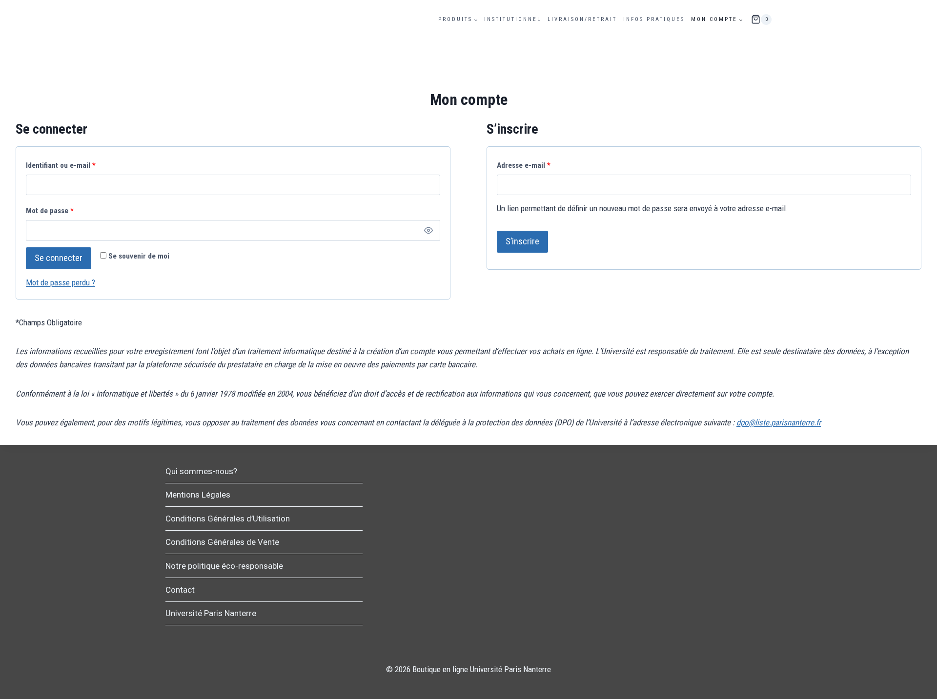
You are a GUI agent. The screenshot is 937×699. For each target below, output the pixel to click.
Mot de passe (52, 213)
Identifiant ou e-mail (63, 167)
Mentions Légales (197, 494)
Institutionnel (512, 19)
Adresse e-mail (526, 167)
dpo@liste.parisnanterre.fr (778, 422)
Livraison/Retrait (582, 19)
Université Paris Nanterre (210, 613)
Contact (180, 590)
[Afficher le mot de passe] (429, 230)
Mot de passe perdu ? (60, 282)
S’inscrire (522, 241)
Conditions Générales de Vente (222, 542)
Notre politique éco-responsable (224, 566)
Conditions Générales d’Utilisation (227, 518)
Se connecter (58, 258)
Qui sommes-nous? (201, 471)
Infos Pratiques (654, 19)
